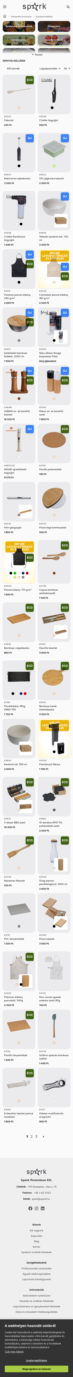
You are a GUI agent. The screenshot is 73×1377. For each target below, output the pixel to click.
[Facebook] (30, 1208)
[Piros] (27, 573)
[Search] (68, 7)
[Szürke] (19, 340)
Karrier (36, 1246)
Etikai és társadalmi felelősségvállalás (37, 1311)
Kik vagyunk (36, 1230)
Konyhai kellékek (44, 16)
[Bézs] (19, 107)
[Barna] (19, 398)
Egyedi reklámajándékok (36, 1273)
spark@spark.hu (41, 1198)
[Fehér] (56, 107)
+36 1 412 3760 (42, 1192)
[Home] (5, 16)
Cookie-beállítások (36, 1360)
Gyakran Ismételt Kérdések (36, 1252)
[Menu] (5, 7)
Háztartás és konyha (21, 16)
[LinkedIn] (42, 1208)
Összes (38, 54)
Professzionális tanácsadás (37, 1268)
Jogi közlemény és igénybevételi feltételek (36, 1306)
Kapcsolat (36, 1235)
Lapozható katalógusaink (36, 1279)
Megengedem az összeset (36, 1369)
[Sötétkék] (23, 573)
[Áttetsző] (54, 868)
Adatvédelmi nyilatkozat (36, 1295)
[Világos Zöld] (54, 166)
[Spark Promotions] (34, 7)
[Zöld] (15, 573)
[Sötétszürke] (54, 810)
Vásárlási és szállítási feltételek (36, 1301)
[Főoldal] (36, 1172)
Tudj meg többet (14, 1351)
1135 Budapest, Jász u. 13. (42, 1186)
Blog (36, 1241)
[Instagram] (36, 1208)
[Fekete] (52, 107)
